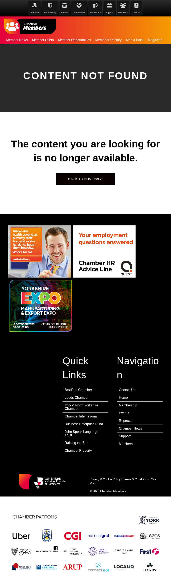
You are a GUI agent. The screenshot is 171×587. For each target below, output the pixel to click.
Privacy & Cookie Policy (105, 479)
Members (126, 444)
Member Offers (43, 40)
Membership (128, 405)
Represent (126, 420)
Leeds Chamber (76, 397)
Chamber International (81, 416)
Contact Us (127, 390)
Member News (17, 40)
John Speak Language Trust (81, 433)
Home (123, 397)
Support (125, 436)
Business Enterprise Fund (84, 424)
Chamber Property (78, 450)
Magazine (155, 40)
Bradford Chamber (78, 390)
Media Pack (134, 40)
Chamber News (130, 428)
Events (124, 413)
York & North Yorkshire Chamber (81, 406)
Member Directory (108, 40)
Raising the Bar (76, 443)
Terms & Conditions (136, 479)
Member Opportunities (74, 40)
